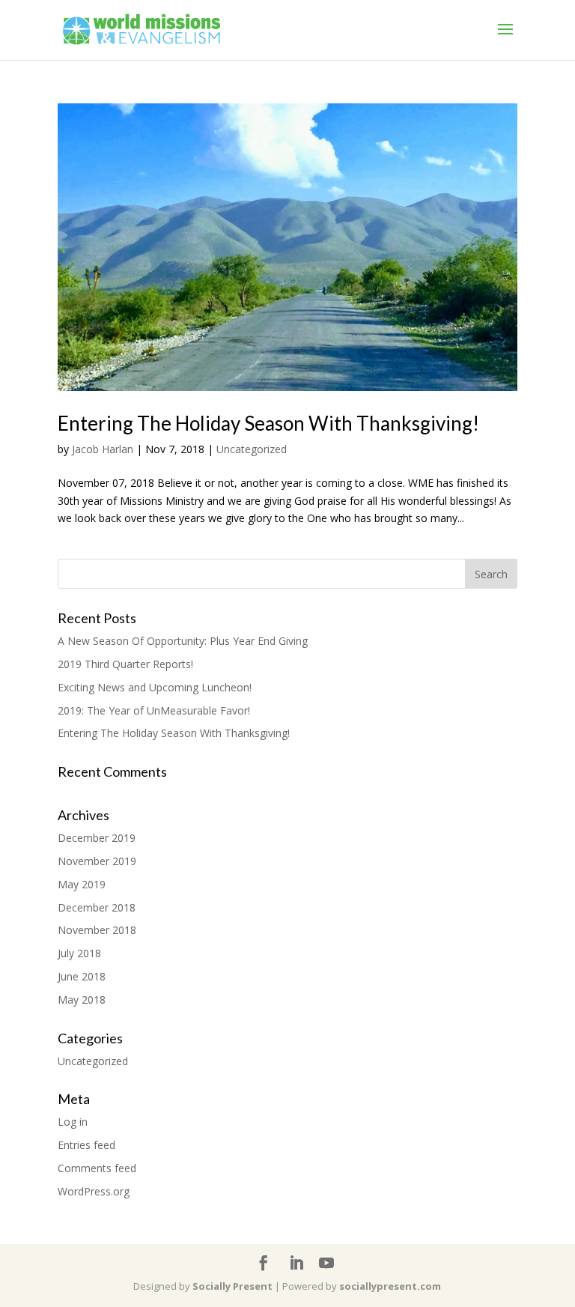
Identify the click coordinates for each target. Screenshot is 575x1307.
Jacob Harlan (102, 449)
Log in (73, 1122)
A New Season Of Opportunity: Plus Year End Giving (183, 641)
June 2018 (82, 976)
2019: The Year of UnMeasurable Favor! (154, 710)
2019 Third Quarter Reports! (125, 664)
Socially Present (232, 1286)
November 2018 (97, 930)
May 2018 (82, 999)
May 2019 (82, 884)
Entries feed (86, 1145)
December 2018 (97, 907)
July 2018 (79, 953)
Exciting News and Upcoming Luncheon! (155, 687)
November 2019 (97, 861)
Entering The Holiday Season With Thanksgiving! (268, 423)
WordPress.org (94, 1191)
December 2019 (97, 838)
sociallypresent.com (390, 1286)
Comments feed (97, 1168)
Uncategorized (251, 449)
